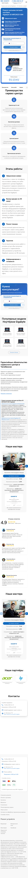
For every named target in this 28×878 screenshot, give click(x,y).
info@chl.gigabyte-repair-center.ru (13, 710)
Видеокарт (3, 823)
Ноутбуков (13, 827)
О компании (4, 805)
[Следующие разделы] (27, 87)
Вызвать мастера (15, 476)
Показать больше (14, 352)
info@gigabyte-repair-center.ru (12, 764)
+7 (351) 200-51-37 (17, 1)
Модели (21, 87)
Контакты (3, 800)
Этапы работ (14, 87)
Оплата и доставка (6, 797)
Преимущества (5, 87)
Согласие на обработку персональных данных (13, 812)
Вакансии (3, 802)
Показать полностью (6, 393)
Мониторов (4, 827)
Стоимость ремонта (6, 795)
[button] (26, 466)
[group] (7, 680)
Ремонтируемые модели (7, 807)
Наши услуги (4, 809)
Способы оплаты (5, 814)
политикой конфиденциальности (14, 50)
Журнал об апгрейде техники (4, 832)
